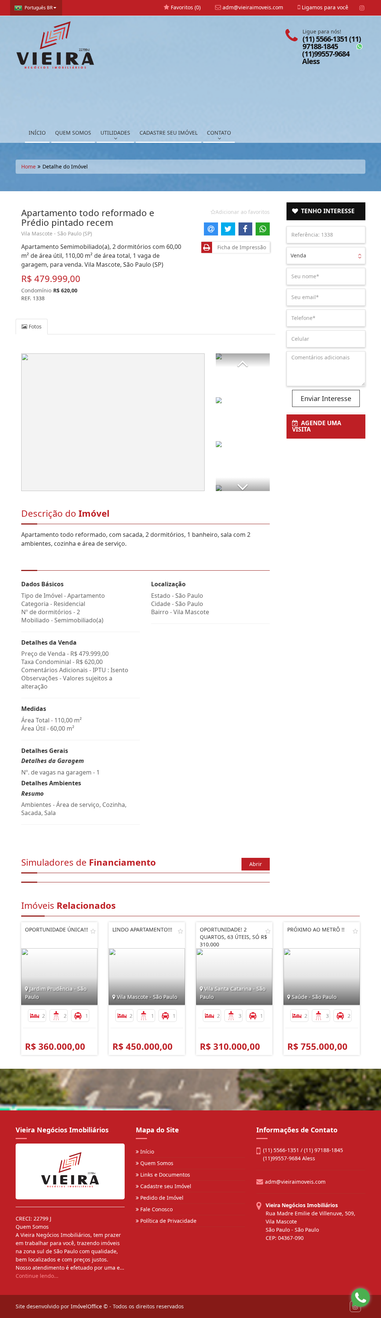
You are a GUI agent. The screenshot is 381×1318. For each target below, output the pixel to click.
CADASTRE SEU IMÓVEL (169, 132)
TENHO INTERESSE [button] (326, 211)
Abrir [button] (255, 864)
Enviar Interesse (326, 398)
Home (28, 166)
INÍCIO (37, 132)
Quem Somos (156, 1163)
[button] (242, 360)
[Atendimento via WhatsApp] (360, 1297)
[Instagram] (361, 7)
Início (146, 1151)
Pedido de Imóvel (161, 1197)
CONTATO (219, 132)
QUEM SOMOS (73, 132)
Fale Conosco (156, 1209)
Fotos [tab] (34, 326)
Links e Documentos (164, 1174)
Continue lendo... (37, 1275)
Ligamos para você (324, 7)
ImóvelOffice (86, 1306)
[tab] (326, 211)
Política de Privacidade (167, 1220)
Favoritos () (185, 7)
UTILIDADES (115, 132)
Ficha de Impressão (240, 247)
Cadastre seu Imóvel (165, 1186)
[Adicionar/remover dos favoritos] (93, 931)
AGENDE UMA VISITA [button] (316, 426)
